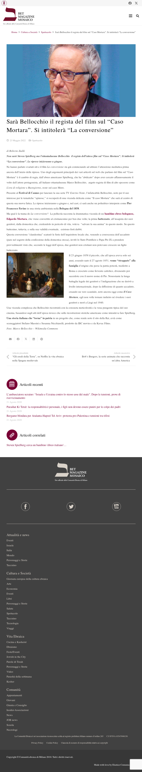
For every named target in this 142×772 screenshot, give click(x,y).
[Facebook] (130, 3)
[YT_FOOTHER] (116, 506)
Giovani (11, 700)
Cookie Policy (52, 742)
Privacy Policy (37, 742)
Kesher (10, 681)
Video (10, 671)
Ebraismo (12, 646)
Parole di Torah (15, 661)
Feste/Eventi (13, 652)
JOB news (12, 720)
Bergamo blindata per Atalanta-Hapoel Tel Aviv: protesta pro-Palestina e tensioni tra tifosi (58, 415)
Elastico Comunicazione (124, 764)
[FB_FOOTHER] (25, 506)
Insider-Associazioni (18, 710)
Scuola (10, 725)
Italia (9, 550)
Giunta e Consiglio (17, 705)
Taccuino (11, 565)
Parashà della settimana (19, 676)
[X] (136, 3)
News (10, 715)
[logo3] (19, 15)
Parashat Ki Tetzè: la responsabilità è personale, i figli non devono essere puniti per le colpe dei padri (64, 407)
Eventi (10, 540)
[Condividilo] (18, 339)
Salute (10, 608)
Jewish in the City (16, 656)
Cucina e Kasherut (16, 642)
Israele (10, 545)
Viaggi (10, 628)
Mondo (10, 555)
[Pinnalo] (42, 339)
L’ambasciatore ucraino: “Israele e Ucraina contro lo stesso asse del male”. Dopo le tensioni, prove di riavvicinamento (64, 396)
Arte (9, 583)
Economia (12, 588)
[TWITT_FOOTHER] (71, 506)
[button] (4, 3)
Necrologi (12, 729)
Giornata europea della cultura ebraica (27, 578)
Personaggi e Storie (17, 560)
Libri (9, 598)
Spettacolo (37, 140)
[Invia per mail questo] (10, 339)
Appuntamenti (14, 695)
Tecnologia (13, 623)
